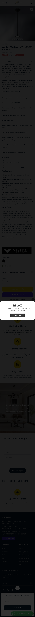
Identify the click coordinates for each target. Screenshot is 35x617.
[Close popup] (33, 299)
